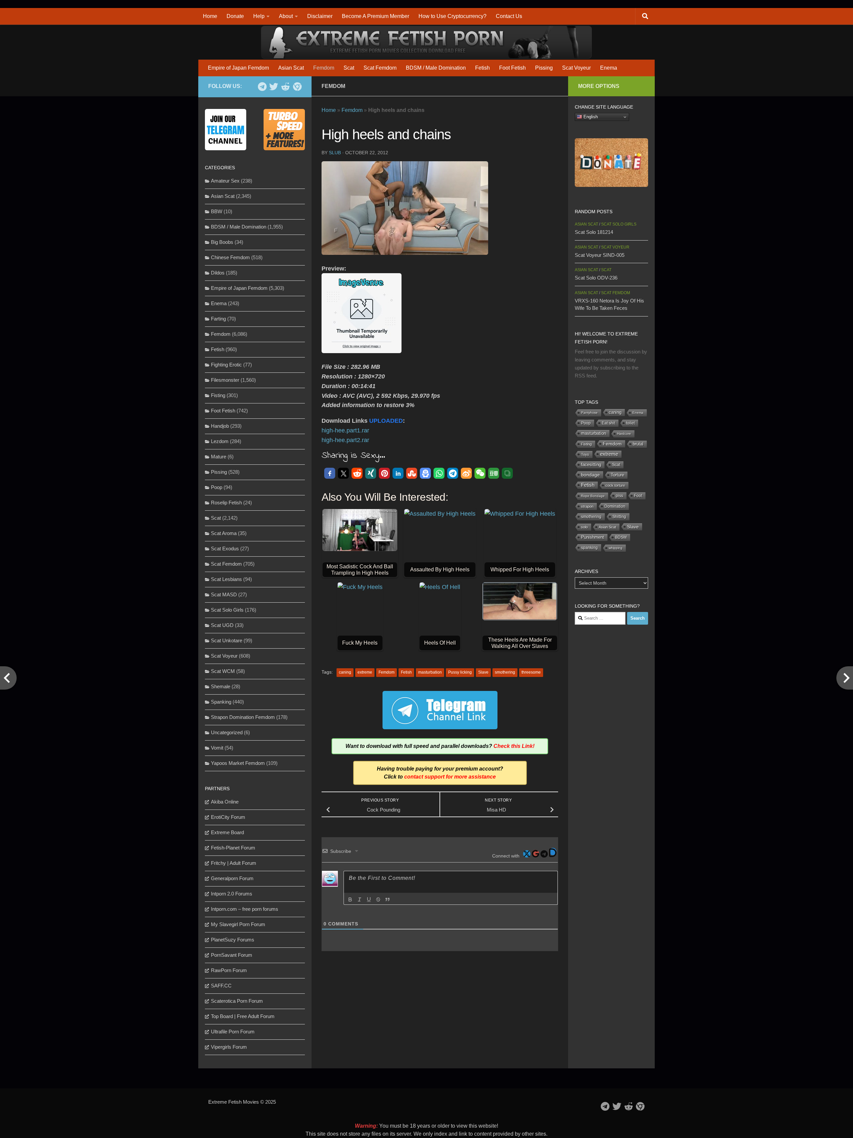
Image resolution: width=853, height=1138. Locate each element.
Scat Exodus (225, 548)
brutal (638, 444)
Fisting (218, 395)
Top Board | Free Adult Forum (243, 1016)
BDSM (621, 537)
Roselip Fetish (226, 502)
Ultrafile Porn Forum (233, 1031)
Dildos (218, 273)
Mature (218, 456)
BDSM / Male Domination (436, 68)
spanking (589, 547)
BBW (216, 211)
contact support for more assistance (450, 777)
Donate (235, 16)
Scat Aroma (224, 533)
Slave (483, 672)
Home (210, 16)
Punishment (592, 537)
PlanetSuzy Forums (232, 939)
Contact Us (509, 16)
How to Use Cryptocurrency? (452, 16)
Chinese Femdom (230, 257)
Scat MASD (224, 594)
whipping (615, 548)
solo (584, 527)
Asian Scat (291, 68)
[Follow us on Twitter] (273, 86)
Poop (216, 487)
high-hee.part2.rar (345, 440)
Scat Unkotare (226, 640)
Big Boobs (222, 242)
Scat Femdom (380, 68)
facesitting (591, 464)
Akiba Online (225, 802)
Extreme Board (227, 832)
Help (259, 16)
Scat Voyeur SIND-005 (599, 255)
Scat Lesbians (226, 579)
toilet (630, 423)
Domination (614, 506)
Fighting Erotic (226, 364)
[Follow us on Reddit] (285, 86)
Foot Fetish (512, 68)
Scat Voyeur (576, 68)
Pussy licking (460, 672)
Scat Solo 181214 (594, 232)
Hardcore (624, 433)
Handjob (220, 426)
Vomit (217, 748)
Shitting (619, 516)
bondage (590, 474)
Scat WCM (223, 671)
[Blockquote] (387, 899)
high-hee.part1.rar (345, 430)
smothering (505, 672)
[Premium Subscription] (297, 86)
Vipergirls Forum (229, 1047)
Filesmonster (225, 380)
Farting (218, 318)
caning (345, 672)
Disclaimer (320, 16)
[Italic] (359, 899)
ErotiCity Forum (228, 817)
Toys (585, 454)
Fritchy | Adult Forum (233, 863)
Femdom (323, 68)
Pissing (544, 68)
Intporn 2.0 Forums (231, 893)
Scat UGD (222, 625)
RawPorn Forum (229, 970)
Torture (617, 474)
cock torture (615, 485)
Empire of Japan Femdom (238, 68)
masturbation (430, 672)
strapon (587, 506)
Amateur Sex (225, 181)
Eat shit (608, 423)
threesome (531, 672)
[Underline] (369, 899)
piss (619, 495)
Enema (608, 68)
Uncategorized (227, 732)
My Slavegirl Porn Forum (238, 924)
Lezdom (220, 441)
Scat (349, 68)
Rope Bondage (593, 496)
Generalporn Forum (232, 878)
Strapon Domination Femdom (243, 717)
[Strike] (378, 899)
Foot (638, 495)
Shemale (220, 686)
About (286, 16)
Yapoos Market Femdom (238, 763)
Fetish (482, 68)
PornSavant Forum (231, 955)
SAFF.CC (221, 985)
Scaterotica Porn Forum (237, 1001)
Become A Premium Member (375, 16)
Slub (335, 152)
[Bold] (350, 899)
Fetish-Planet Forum (233, 848)
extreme (365, 672)
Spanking (221, 702)
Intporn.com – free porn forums (244, 909)
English (590, 116)
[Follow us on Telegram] (262, 86)
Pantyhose (589, 412)
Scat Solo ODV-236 (596, 278)
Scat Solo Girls (227, 610)
